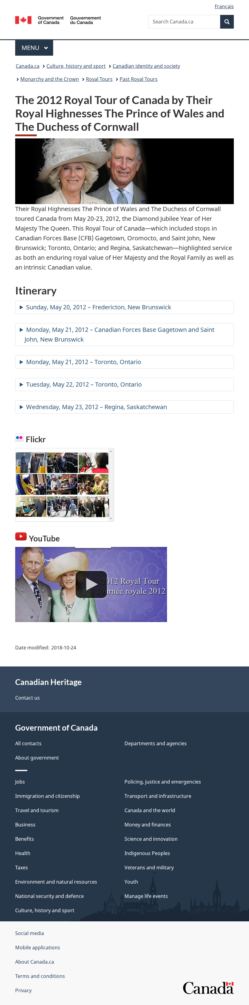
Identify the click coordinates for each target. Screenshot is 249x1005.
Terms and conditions (40, 976)
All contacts (28, 743)
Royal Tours (99, 79)
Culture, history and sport (76, 66)
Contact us (27, 697)
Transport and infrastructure (157, 796)
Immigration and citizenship (47, 796)
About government (37, 757)
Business (25, 824)
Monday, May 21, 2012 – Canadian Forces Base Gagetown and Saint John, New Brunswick (119, 334)
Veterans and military (149, 867)
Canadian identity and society (146, 66)
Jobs (20, 781)
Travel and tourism (37, 810)
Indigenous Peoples (147, 853)
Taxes (21, 867)
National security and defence (49, 896)
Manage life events (146, 896)
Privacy (23, 990)
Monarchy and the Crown (49, 79)
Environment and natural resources (56, 881)
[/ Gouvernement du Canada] (58, 19)
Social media (29, 933)
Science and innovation (151, 839)
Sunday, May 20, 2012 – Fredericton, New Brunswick (98, 307)
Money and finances (147, 824)
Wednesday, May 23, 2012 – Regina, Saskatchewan (96, 407)
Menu (31, 47)
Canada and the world (149, 810)
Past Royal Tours (139, 79)
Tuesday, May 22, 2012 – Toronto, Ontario (84, 384)
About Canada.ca (34, 961)
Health (22, 853)
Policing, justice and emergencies (162, 781)
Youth (131, 881)
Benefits (24, 839)
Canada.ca (27, 66)
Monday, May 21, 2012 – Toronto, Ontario (83, 362)
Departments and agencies (155, 743)
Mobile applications (37, 947)
